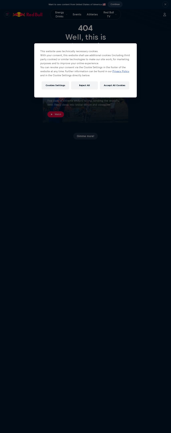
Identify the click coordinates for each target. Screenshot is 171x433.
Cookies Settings (55, 85)
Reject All (84, 85)
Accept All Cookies (114, 85)
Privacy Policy (120, 71)
